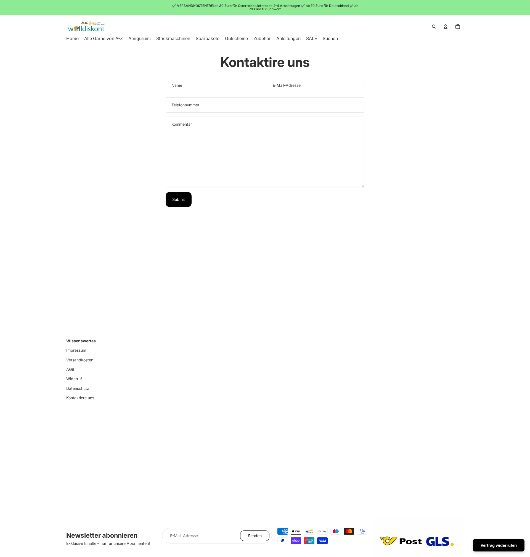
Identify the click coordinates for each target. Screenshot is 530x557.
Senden (255, 535)
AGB (70, 369)
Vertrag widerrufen (499, 545)
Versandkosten (79, 360)
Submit (178, 199)
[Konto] (445, 26)
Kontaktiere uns (80, 397)
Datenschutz (77, 388)
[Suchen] (434, 26)
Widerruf (74, 378)
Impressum (76, 350)
